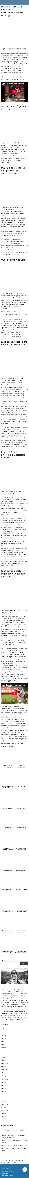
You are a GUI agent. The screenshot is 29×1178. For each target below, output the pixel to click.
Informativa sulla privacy (8, 1171)
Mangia (4, 1076)
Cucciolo (5, 1057)
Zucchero (5, 1120)
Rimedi (4, 1101)
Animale (4, 1032)
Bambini (4, 1038)
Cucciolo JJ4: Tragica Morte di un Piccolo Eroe (14, 1149)
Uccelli (4, 1114)
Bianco (4, 1041)
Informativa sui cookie (7, 1175)
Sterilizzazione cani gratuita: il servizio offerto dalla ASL (13, 1131)
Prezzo (4, 1091)
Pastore (4, 1082)
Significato (5, 1104)
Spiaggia (5, 1110)
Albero (4, 1029)
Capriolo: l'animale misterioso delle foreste (14, 1145)
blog (3, 1044)
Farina (4, 1060)
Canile (4, 1048)
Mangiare (5, 1079)
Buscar (3, 960)
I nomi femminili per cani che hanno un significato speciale (13, 1136)
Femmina (5, 1063)
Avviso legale (4, 1173)
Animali (4, 1035)
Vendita (4, 1117)
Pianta (4, 1085)
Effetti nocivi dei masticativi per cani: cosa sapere (14, 1141)
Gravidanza (5, 1070)
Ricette (4, 1098)
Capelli (4, 1051)
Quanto (4, 1095)
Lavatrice (5, 1073)
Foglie (4, 1066)
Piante (4, 1088)
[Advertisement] (14, 32)
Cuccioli (4, 1054)
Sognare (4, 1107)
